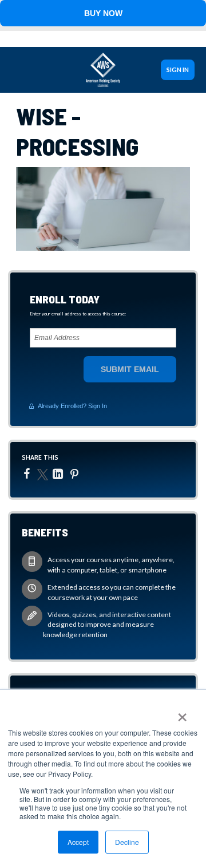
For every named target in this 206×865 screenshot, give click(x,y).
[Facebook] (28, 473)
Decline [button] (127, 842)
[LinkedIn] (59, 474)
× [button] (182, 713)
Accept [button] (78, 842)
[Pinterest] (75, 474)
